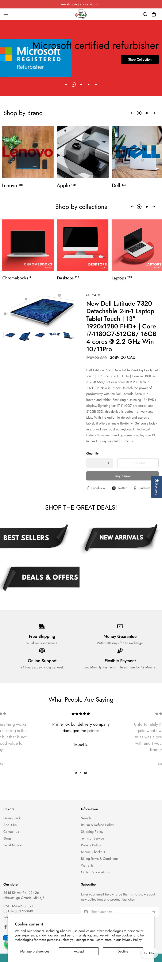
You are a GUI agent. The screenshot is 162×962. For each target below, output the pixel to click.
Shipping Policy (92, 831)
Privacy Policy (132, 939)
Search (86, 818)
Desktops (68, 278)
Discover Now (20, 74)
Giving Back (11, 818)
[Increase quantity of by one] (108, 463)
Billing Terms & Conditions (99, 858)
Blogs (7, 838)
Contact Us (11, 831)
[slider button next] (154, 113)
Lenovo (12, 185)
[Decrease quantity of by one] (91, 463)
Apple (66, 185)
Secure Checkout (93, 851)
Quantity (92, 453)
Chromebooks (16, 278)
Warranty (87, 865)
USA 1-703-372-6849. (18, 911)
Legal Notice (12, 845)
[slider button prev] (132, 113)
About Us (9, 824)
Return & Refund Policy (97, 824)
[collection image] (28, 152)
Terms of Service (92, 838)
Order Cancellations (95, 872)
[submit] (154, 912)
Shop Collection (140, 59)
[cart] (154, 14)
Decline (122, 951)
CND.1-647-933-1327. (18, 906)
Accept (79, 951)
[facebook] (5, 927)
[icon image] (120, 539)
